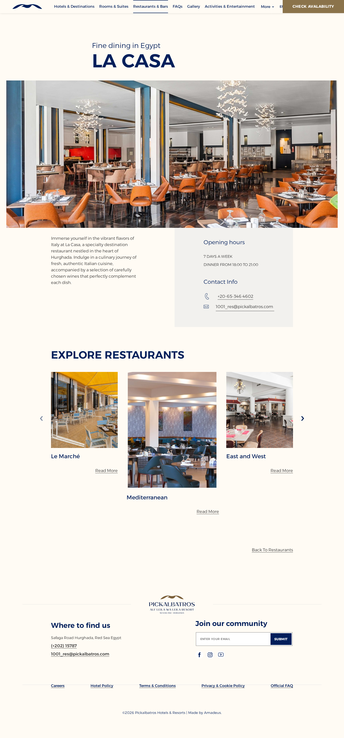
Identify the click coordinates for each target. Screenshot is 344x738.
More (266, 6)
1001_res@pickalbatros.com (244, 306)
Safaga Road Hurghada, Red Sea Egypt (86, 638)
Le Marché (65, 456)
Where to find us (80, 625)
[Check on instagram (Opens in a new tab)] (210, 657)
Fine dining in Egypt (126, 45)
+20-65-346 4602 (235, 296)
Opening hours (224, 243)
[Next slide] (302, 419)
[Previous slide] (41, 419)
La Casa (133, 60)
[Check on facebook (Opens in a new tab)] (199, 657)
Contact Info (221, 282)
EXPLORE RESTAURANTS (117, 354)
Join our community (231, 623)
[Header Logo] (27, 6)
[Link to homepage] (172, 605)
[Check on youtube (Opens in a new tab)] (221, 657)
